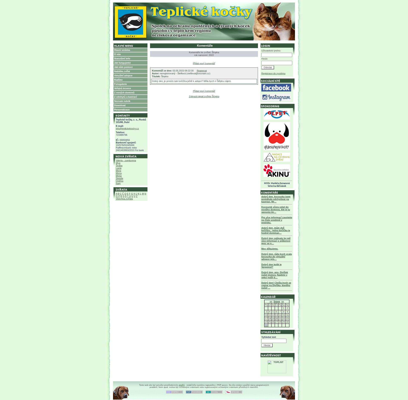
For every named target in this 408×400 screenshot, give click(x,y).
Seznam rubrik (122, 101)
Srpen (276, 301)
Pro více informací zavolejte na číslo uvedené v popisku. (276, 220)
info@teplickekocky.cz (127, 128)
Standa (119, 178)
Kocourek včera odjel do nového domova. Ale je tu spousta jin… (275, 209)
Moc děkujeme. (269, 248)
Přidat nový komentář (204, 63)
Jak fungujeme (122, 62)
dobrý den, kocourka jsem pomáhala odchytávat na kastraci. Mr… (275, 199)
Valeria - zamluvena (126, 160)
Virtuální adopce (123, 75)
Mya (118, 163)
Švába (119, 165)
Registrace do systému (273, 73)
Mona (119, 175)
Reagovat (202, 70)
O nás (117, 54)
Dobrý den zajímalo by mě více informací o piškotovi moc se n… (275, 241)
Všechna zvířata (124, 198)
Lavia (118, 168)
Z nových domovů (124, 92)
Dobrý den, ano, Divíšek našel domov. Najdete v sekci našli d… (274, 275)
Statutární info (122, 58)
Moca (119, 173)
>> (282, 301)
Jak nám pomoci (123, 67)
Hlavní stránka (122, 50)
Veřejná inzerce (122, 88)
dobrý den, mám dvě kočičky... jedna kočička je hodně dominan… (275, 230)
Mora (118, 170)
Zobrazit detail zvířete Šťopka (204, 96)
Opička (119, 181)
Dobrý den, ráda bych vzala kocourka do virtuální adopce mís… (276, 256)
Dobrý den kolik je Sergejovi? (271, 265)
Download (120, 105)
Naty (118, 183)
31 (266, 325)
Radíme (118, 80)
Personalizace (122, 109)
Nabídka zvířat (122, 71)
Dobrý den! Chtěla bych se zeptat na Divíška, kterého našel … (276, 285)
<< (271, 301)
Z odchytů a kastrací (125, 97)
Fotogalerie (120, 84)
